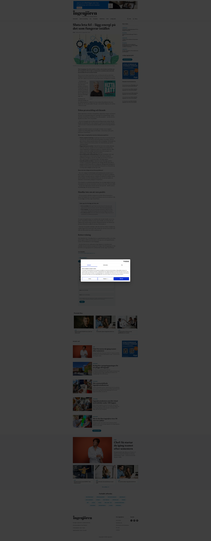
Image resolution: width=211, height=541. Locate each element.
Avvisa (89, 278)
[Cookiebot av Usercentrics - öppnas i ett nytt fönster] (124, 261)
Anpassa (105, 278)
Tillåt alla (121, 278)
